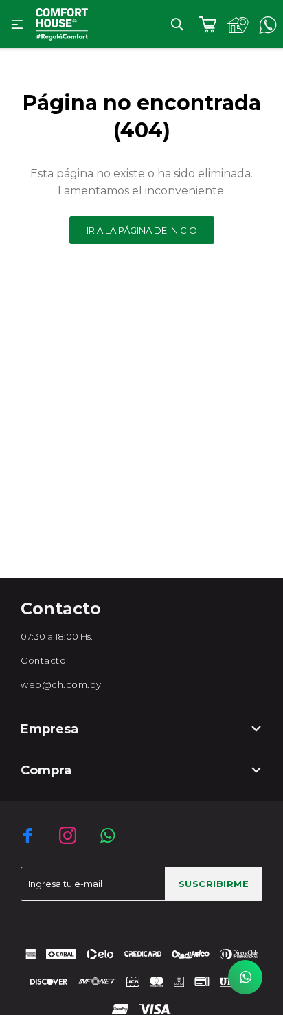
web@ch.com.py (61, 684)
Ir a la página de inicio (142, 230)
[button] (177, 24)
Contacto (43, 660)
